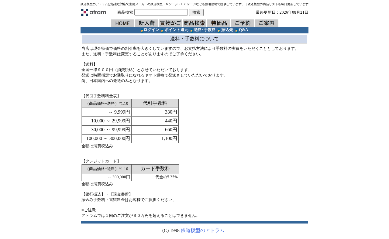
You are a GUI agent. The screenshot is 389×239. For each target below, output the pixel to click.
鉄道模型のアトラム (203, 230)
